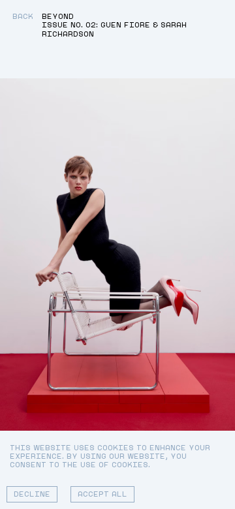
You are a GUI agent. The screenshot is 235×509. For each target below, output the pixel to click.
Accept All (102, 494)
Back (22, 17)
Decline (32, 494)
